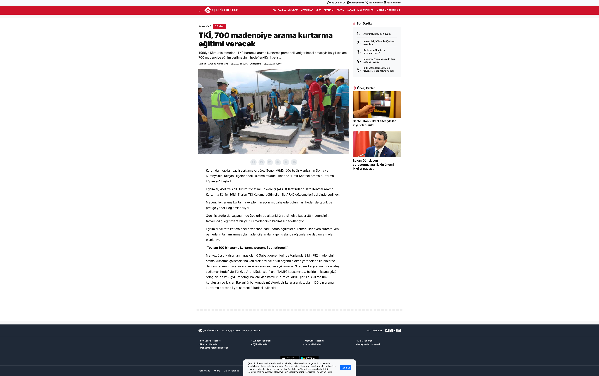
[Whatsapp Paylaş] (286, 162)
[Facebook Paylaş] (253, 162)
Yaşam (351, 10)
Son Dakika (279, 10)
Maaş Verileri (365, 10)
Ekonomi (329, 10)
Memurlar (307, 10)
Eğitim (340, 10)
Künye (217, 370)
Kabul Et (345, 367)
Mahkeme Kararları (389, 10)
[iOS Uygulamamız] (289, 359)
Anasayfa (203, 26)
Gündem (293, 10)
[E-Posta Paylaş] (294, 162)
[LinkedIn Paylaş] (270, 162)
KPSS (318, 10)
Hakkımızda (204, 370)
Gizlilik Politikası (231, 370)
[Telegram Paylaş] (278, 162)
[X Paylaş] (261, 162)
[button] (200, 10)
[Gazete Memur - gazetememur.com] (221, 10)
